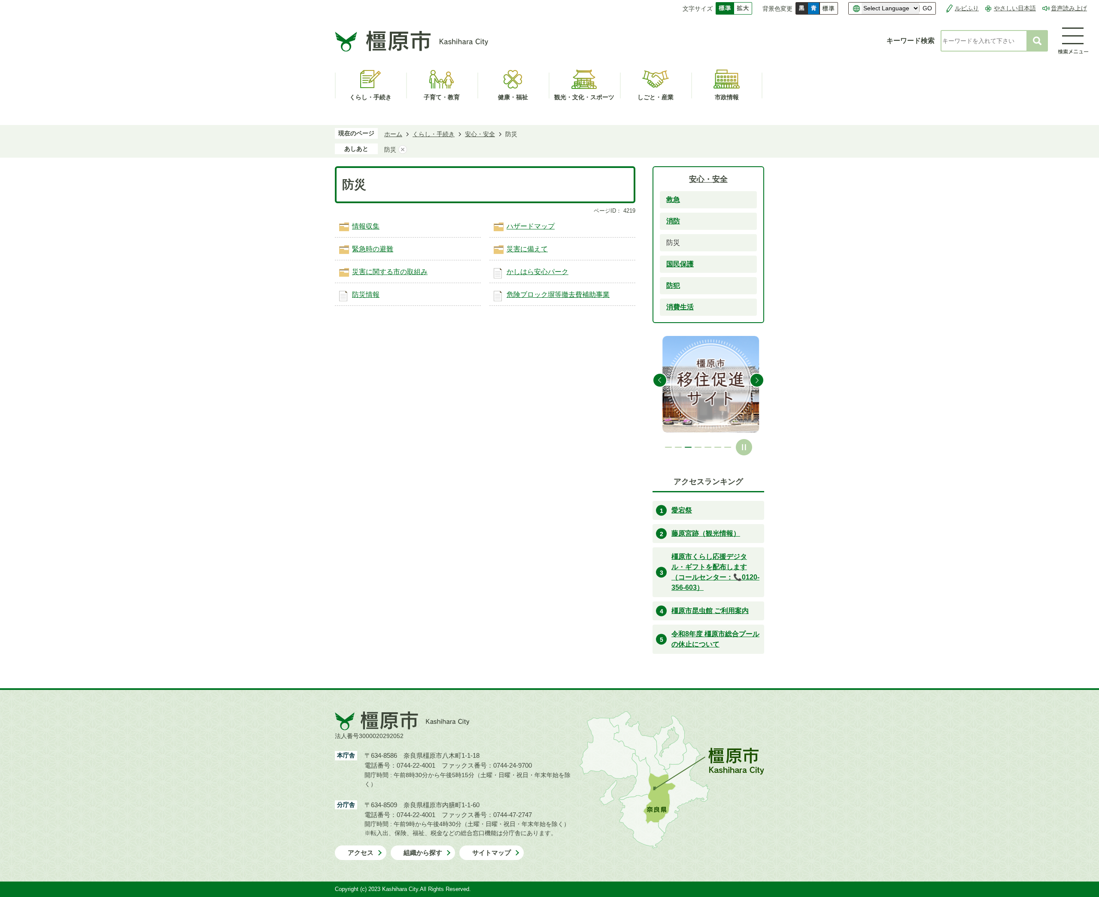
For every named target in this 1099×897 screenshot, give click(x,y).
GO (927, 8)
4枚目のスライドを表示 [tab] (698, 447)
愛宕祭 (681, 510)
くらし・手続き (434, 134)
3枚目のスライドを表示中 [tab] (688, 447)
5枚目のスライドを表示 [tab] (708, 447)
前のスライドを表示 (660, 380)
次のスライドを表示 (757, 380)
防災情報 (365, 294)
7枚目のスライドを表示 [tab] (728, 447)
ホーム (393, 134)
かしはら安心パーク (537, 271)
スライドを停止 (744, 447)
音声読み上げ (1069, 8)
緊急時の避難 (372, 249)
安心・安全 (480, 134)
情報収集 (365, 226)
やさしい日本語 (1015, 8)
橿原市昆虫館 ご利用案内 (710, 610)
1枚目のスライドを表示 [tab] (668, 447)
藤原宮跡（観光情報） (705, 533)
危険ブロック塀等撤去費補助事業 (558, 294)
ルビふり (967, 8)
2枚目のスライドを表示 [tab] (678, 447)
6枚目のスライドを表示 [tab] (718, 447)
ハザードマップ (531, 226)
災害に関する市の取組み (390, 271)
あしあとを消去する (402, 149)
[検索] (1037, 41)
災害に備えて (527, 249)
